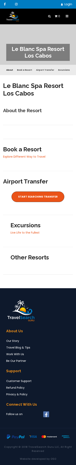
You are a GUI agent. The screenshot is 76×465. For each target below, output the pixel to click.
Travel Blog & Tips (18, 347)
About (9, 70)
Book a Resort (24, 70)
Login (68, 4)
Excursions (64, 70)
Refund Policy (15, 388)
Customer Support (19, 381)
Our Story (12, 341)
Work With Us (15, 354)
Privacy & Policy (16, 394)
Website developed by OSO (38, 458)
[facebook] (5, 4)
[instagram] (17, 4)
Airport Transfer (45, 70)
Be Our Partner (16, 361)
